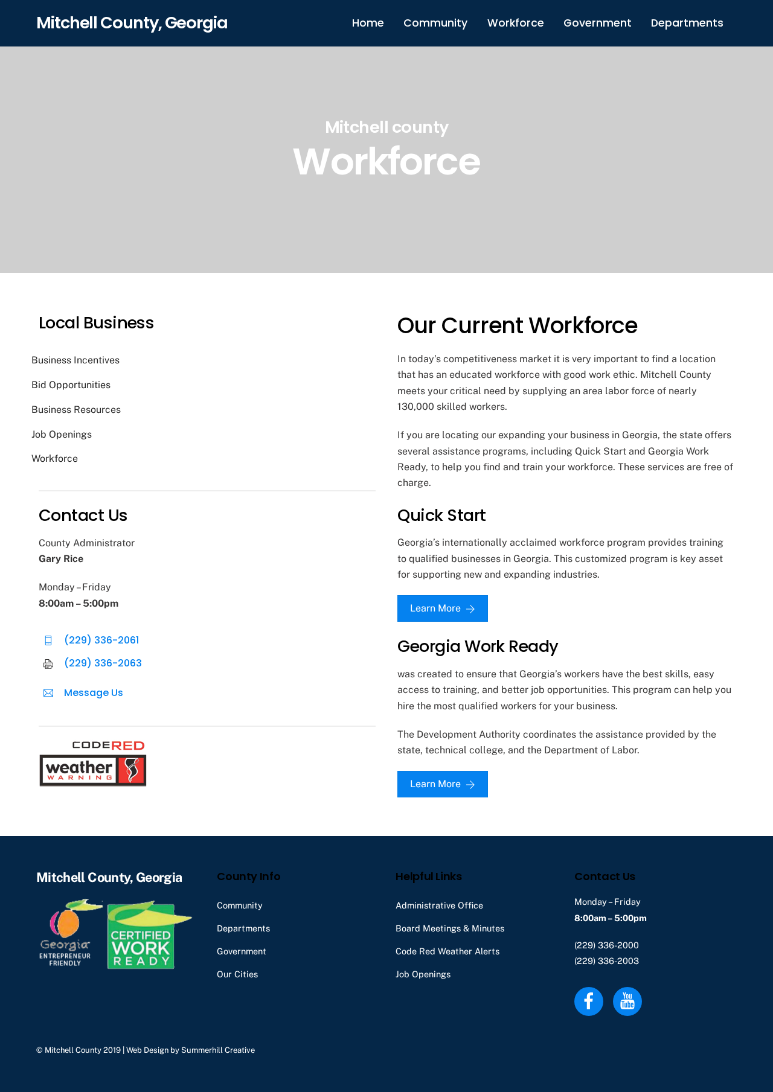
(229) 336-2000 (606, 945)
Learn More (435, 608)
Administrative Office (439, 905)
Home (368, 23)
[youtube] (629, 1000)
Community (435, 23)
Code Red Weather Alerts (447, 951)
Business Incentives (75, 360)
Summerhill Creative (218, 1050)
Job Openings (61, 434)
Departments (687, 23)
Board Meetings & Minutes (450, 928)
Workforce (515, 23)
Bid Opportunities (71, 385)
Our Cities (237, 974)
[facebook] (591, 1000)
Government (597, 23)
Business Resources (76, 409)
